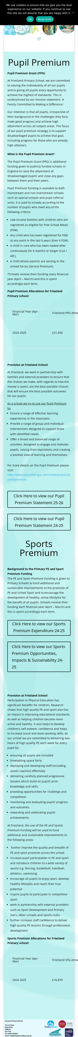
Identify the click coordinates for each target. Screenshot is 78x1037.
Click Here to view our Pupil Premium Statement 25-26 (39, 499)
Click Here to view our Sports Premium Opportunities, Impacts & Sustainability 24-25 (38, 657)
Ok (30, 19)
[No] (73, 13)
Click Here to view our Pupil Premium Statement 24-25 (39, 522)
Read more (45, 19)
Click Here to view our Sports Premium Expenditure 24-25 (39, 627)
